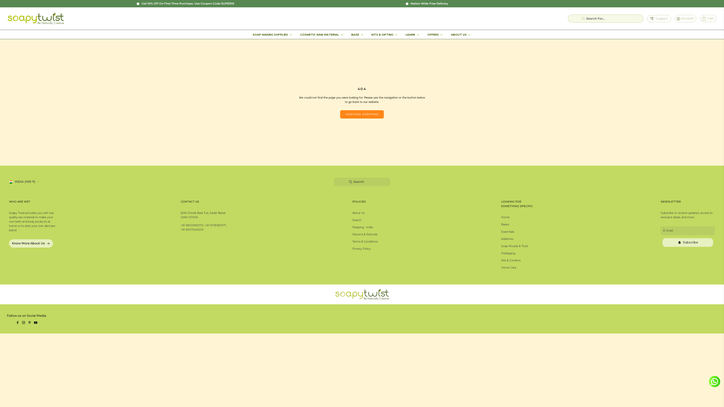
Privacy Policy (361, 248)
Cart (709, 18)
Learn (410, 34)
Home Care (508, 267)
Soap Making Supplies (270, 34)
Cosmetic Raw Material (319, 34)
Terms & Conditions (365, 241)
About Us (459, 34)
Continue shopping (362, 114)
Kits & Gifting (382, 34)
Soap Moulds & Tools (514, 246)
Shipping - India (362, 227)
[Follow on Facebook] (17, 322)
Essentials (507, 231)
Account (686, 18)
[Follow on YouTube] (36, 322)
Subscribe (690, 242)
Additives (507, 239)
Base (355, 34)
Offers (433, 34)
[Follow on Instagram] (23, 322)
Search (356, 220)
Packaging (508, 253)
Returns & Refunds (364, 234)
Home (505, 217)
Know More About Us (28, 243)
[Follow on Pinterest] (29, 322)
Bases (505, 224)
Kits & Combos (511, 260)
